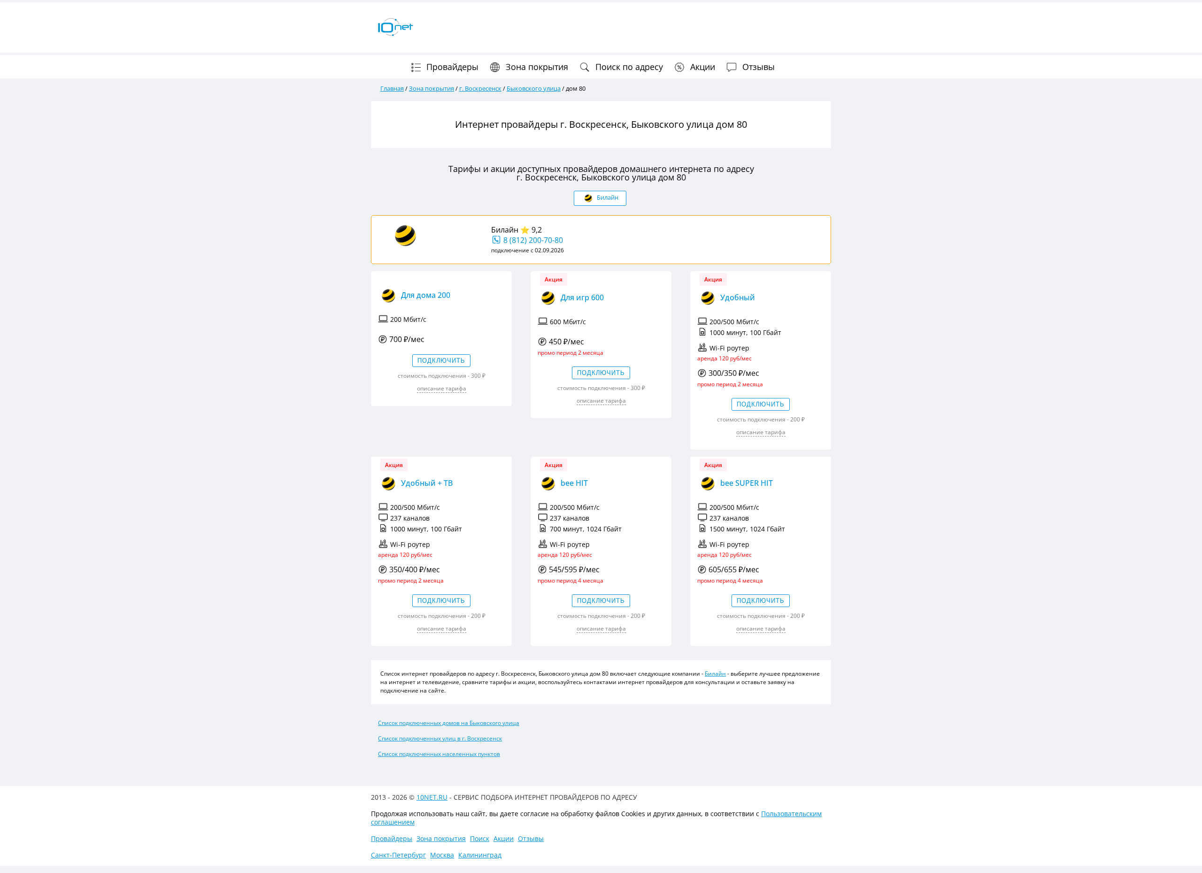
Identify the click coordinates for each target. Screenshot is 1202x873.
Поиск (479, 838)
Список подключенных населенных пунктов (439, 754)
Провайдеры (451, 66)
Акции (701, 66)
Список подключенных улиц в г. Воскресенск (440, 738)
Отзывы (757, 66)
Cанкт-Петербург (398, 854)
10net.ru (431, 797)
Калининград (479, 854)
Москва (442, 854)
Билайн (504, 230)
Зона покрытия (535, 66)
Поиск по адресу (628, 66)
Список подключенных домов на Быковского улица (448, 723)
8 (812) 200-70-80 (532, 240)
